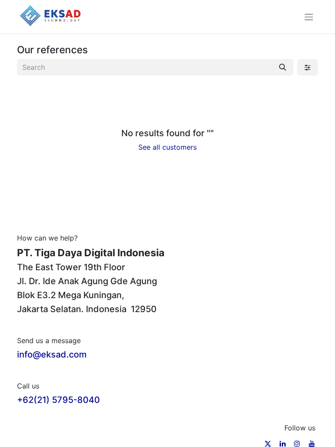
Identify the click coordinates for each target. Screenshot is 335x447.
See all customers (167, 147)
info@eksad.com (52, 354)
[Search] (283, 67)
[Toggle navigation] (309, 16)
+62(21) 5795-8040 (58, 400)
